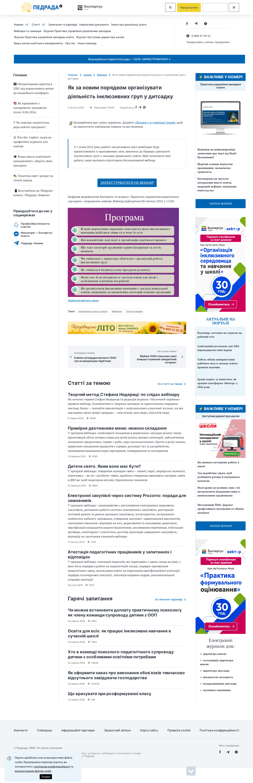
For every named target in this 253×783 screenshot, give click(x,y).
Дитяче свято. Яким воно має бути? (104, 466)
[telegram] (195, 24)
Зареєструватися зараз (83, 300)
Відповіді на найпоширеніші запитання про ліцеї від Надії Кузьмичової (216, 153)
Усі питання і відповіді (168, 599)
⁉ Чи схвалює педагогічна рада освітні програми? (31, 124)
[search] (170, 7)
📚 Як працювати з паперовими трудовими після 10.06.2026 (30, 107)
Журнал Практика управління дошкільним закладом (77, 31)
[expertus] (88, 7)
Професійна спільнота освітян (35, 225)
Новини (21, 24)
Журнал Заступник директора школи (100, 37)
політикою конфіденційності (52, 766)
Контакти (21, 730)
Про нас (70, 43)
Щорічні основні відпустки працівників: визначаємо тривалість (215, 168)
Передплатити (189, 7)
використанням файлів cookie (33, 771)
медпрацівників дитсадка (220, 683)
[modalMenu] (234, 7)
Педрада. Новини (32, 243)
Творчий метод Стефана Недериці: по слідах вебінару (123, 394)
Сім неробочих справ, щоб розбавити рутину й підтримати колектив (218, 477)
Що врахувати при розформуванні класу (109, 693)
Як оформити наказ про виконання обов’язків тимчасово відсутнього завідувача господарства (126, 675)
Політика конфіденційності (219, 730)
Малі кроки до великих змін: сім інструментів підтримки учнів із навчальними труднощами (218, 491)
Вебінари (102, 74)
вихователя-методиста (218, 677)
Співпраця (44, 730)
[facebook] (187, 24)
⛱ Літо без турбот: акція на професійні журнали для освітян (32, 141)
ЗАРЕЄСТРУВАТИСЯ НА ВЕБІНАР (127, 183)
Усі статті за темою (170, 383)
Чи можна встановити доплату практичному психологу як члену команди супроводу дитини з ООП (125, 612)
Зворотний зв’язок (117, 730)
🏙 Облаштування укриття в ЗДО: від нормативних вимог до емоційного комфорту (33, 88)
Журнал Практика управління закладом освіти (44, 37)
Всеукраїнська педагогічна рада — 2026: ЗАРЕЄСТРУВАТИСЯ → (129, 59)
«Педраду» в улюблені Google (155, 122)
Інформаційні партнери (78, 730)
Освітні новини (134, 311)
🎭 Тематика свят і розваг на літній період (33, 178)
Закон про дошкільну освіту (129, 24)
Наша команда (87, 43)
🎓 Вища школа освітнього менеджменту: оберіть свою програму (32, 160)
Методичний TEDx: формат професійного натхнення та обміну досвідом (220, 508)
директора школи (214, 654)
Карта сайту (149, 730)
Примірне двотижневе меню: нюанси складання (117, 428)
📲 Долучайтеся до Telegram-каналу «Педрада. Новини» (33, 193)
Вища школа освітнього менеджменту (38, 43)
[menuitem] (23, 24)
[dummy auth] (214, 7)
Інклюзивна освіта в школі (92, 311)
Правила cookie (178, 730)
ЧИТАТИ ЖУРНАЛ (220, 203)
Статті (38, 24)
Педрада (73, 74)
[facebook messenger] (205, 24)
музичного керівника (217, 690)
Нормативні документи (94, 24)
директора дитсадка (216, 670)
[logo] (41, 7)
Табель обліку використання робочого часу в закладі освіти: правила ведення (217, 363)
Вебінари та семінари (27, 31)
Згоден (45, 776)
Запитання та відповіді (62, 24)
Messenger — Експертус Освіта (36, 234)
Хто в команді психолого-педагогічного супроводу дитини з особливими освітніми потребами (121, 654)
